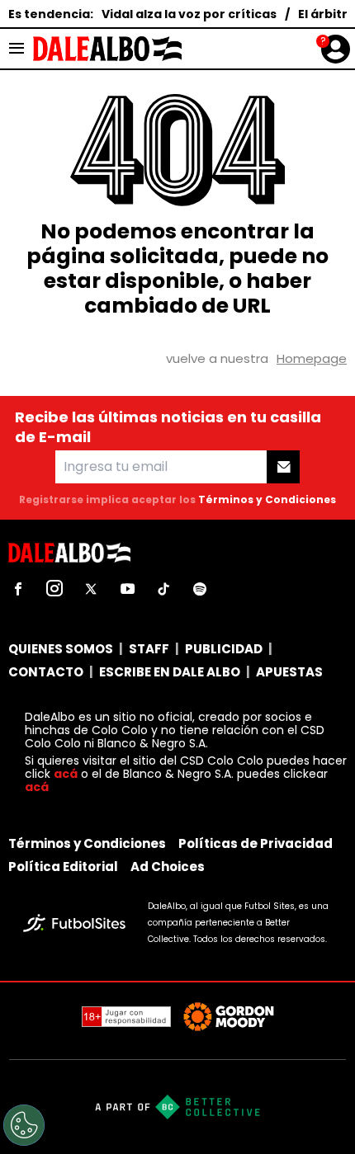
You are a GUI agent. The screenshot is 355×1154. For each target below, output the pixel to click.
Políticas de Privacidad (255, 843)
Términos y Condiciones (267, 499)
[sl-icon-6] (200, 589)
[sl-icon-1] (18, 589)
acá (66, 773)
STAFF (149, 648)
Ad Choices (167, 866)
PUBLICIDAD (224, 648)
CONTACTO (45, 672)
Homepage (312, 358)
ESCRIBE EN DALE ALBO (169, 672)
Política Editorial (63, 866)
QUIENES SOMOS (60, 648)
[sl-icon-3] (91, 589)
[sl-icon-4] (127, 589)
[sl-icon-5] (163, 589)
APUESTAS (289, 672)
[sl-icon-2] (54, 589)
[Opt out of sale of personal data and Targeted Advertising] (24, 1125)
